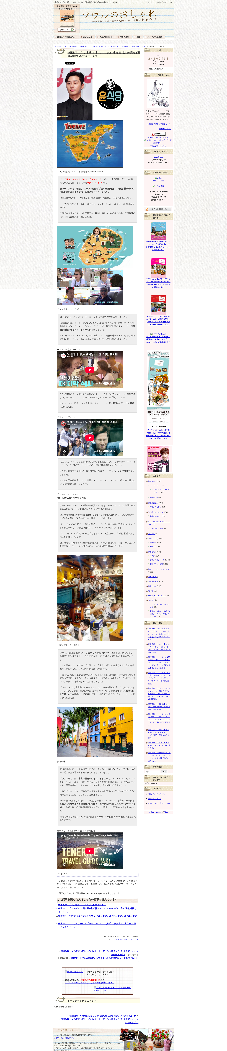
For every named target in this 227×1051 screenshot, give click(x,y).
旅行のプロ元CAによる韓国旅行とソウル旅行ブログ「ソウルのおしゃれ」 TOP (81, 46)
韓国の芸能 (124, 37)
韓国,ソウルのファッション (158, 569)
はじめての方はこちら (66, 37)
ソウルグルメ (155, 485)
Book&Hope (158, 157)
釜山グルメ (154, 497)
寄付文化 (153, 546)
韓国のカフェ (153, 503)
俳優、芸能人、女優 (138, 46)
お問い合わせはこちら (156, 794)
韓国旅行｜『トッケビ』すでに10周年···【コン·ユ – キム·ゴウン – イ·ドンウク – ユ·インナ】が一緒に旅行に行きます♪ (159, 719)
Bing (166, 812)
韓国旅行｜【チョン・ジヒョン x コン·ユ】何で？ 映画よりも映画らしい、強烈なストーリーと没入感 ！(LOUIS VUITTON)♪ (159, 693)
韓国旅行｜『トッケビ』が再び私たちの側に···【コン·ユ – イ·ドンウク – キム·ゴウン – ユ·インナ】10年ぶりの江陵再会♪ (159, 678)
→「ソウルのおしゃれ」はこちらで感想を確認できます (89, 983)
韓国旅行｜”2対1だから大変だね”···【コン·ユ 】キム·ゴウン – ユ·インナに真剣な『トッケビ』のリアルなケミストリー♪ (159, 634)
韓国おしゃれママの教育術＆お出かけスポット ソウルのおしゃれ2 (160, 614)
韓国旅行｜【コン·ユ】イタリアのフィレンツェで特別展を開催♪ (159, 745)
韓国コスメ (152, 586)
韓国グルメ (152, 481)
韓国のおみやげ (155, 516)
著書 (138, 37)
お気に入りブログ (154, 799)
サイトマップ (150, 2)
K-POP (152, 556)
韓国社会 (153, 542)
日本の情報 (152, 577)
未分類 (150, 591)
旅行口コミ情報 (158, 181)
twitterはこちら (165, 129)
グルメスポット (106, 37)
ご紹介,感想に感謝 (156, 528)
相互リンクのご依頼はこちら (159, 803)
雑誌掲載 (151, 534)
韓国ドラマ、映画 (156, 564)
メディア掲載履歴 (154, 37)
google (159, 812)
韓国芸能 (125, 46)
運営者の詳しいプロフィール (159, 124)
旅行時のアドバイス (155, 512)
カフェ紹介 (87, 37)
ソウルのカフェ (155, 507)
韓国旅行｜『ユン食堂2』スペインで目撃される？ (82, 905)
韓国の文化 (114, 46)
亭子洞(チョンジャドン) (157, 595)
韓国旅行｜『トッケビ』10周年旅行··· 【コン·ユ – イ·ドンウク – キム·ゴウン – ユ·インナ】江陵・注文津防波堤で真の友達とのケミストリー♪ (159, 662)
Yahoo (151, 812)
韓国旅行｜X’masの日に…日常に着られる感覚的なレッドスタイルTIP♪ (104, 958)
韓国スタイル (153, 581)
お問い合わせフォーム (164, 2)
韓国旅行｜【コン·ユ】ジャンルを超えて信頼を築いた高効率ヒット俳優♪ (159, 706)
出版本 (150, 600)
